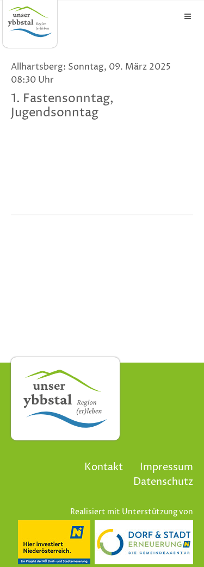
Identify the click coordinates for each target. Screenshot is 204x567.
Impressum (166, 467)
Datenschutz (163, 482)
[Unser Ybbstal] (30, 21)
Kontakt (103, 467)
